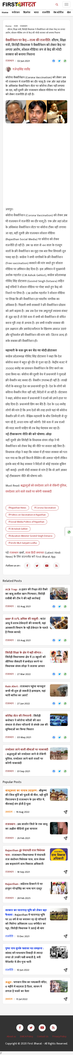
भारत (36, 12)
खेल (69, 12)
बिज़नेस (26, 12)
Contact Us (43, 1036)
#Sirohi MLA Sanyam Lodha (22, 543)
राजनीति (46, 12)
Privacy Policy (59, 1036)
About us (11, 1036)
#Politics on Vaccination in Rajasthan (27, 515)
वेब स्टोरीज (58, 12)
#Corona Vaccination (45, 508)
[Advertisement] (36, 163)
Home (5, 12)
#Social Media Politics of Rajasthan (26, 522)
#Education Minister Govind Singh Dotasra (30, 536)
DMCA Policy (26, 1036)
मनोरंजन (16, 12)
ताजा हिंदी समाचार (34, 552)
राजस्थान (23, 26)
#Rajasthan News (17, 508)
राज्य (16, 26)
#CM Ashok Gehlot (18, 529)
